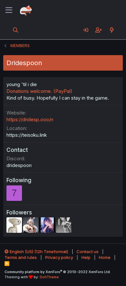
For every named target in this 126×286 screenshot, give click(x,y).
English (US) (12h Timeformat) (38, 251)
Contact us (88, 251)
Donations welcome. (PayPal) (39, 91)
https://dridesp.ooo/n (29, 119)
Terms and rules (21, 257)
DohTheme (49, 277)
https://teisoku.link (26, 135)
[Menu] (8, 10)
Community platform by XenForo (58, 272)
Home (104, 257)
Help (85, 257)
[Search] (15, 30)
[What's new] (111, 30)
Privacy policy (59, 257)
